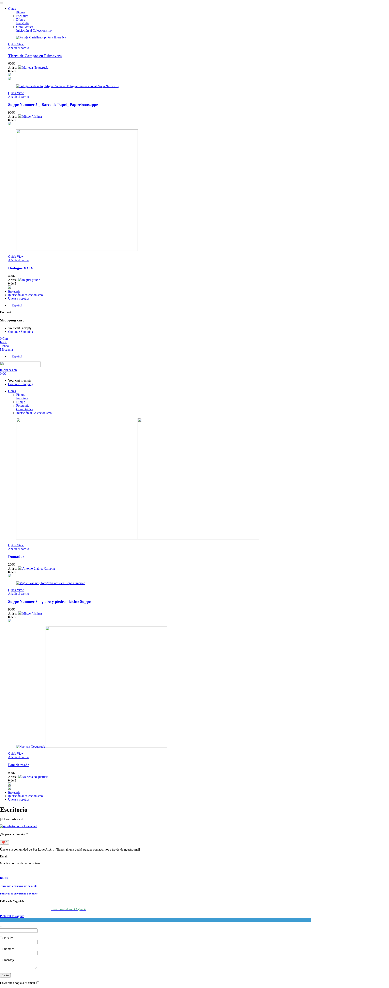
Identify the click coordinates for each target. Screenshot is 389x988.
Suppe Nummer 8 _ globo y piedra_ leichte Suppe (49, 601)
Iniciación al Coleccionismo (34, 30)
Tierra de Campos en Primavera (35, 56)
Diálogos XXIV (20, 268)
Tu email (6, 937)
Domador (16, 556)
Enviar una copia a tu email (17, 983)
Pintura (20, 12)
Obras (12, 8)
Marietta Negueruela (35, 67)
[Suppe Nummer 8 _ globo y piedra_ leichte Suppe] (50, 583)
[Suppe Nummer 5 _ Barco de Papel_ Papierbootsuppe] (67, 86)
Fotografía (22, 23)
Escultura (22, 16)
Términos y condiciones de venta (18, 885)
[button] (18, 48)
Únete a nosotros (19, 298)
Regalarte (14, 291)
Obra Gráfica (24, 27)
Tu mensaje (7, 960)
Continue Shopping (20, 331)
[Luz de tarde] (91, 746)
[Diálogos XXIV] (77, 249)
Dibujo (20, 19)
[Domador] (137, 538)
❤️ (4, 842)
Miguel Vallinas (32, 116)
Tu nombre (7, 949)
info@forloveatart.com (23, 856)
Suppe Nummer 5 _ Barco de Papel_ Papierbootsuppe (53, 104)
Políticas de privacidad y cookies (18, 893)
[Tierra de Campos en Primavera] (41, 37)
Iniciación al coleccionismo (25, 295)
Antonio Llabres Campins (38, 568)
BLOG (4, 878)
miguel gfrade (31, 280)
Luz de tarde (18, 765)
